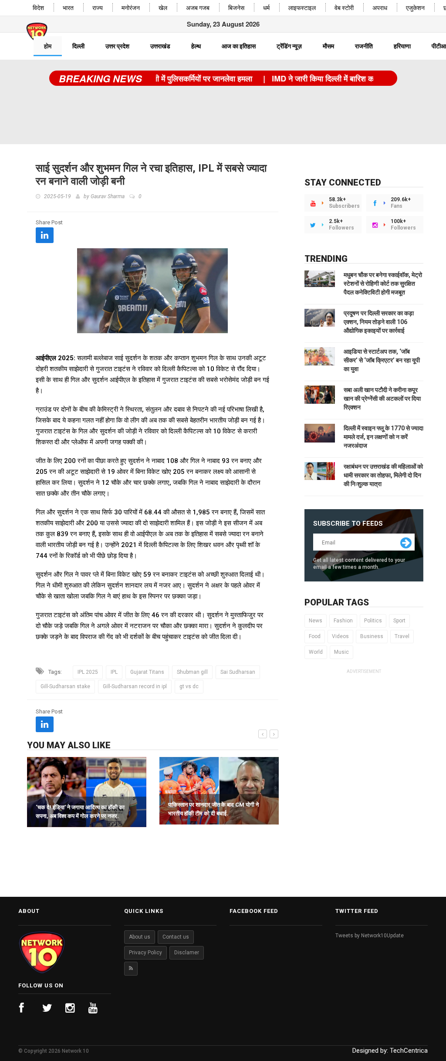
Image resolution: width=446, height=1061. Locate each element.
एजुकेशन (415, 8)
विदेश (38, 8)
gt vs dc (189, 686)
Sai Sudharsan (237, 672)
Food (315, 636)
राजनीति (364, 46)
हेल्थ (196, 46)
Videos (340, 636)
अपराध (379, 8)
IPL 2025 (88, 672)
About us (139, 937)
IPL (114, 672)
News (315, 621)
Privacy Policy (145, 952)
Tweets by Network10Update (369, 936)
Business (371, 636)
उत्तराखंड (160, 46)
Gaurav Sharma (108, 196)
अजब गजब (197, 8)
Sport (399, 621)
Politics (373, 621)
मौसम (328, 46)
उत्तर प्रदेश (117, 46)
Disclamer (186, 952)
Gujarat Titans (147, 672)
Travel (402, 636)
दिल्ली (78, 46)
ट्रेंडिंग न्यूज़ (289, 46)
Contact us (175, 937)
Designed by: (390, 1050)
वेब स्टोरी (344, 8)
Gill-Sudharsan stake (65, 686)
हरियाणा (402, 46)
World (316, 652)
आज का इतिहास (239, 46)
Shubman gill (192, 672)
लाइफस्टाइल (302, 8)
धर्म (266, 8)
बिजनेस (236, 8)
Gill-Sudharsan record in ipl (135, 686)
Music (341, 652)
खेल (163, 8)
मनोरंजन (131, 8)
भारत (68, 8)
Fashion (343, 621)
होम (47, 46)
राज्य (97, 8)
